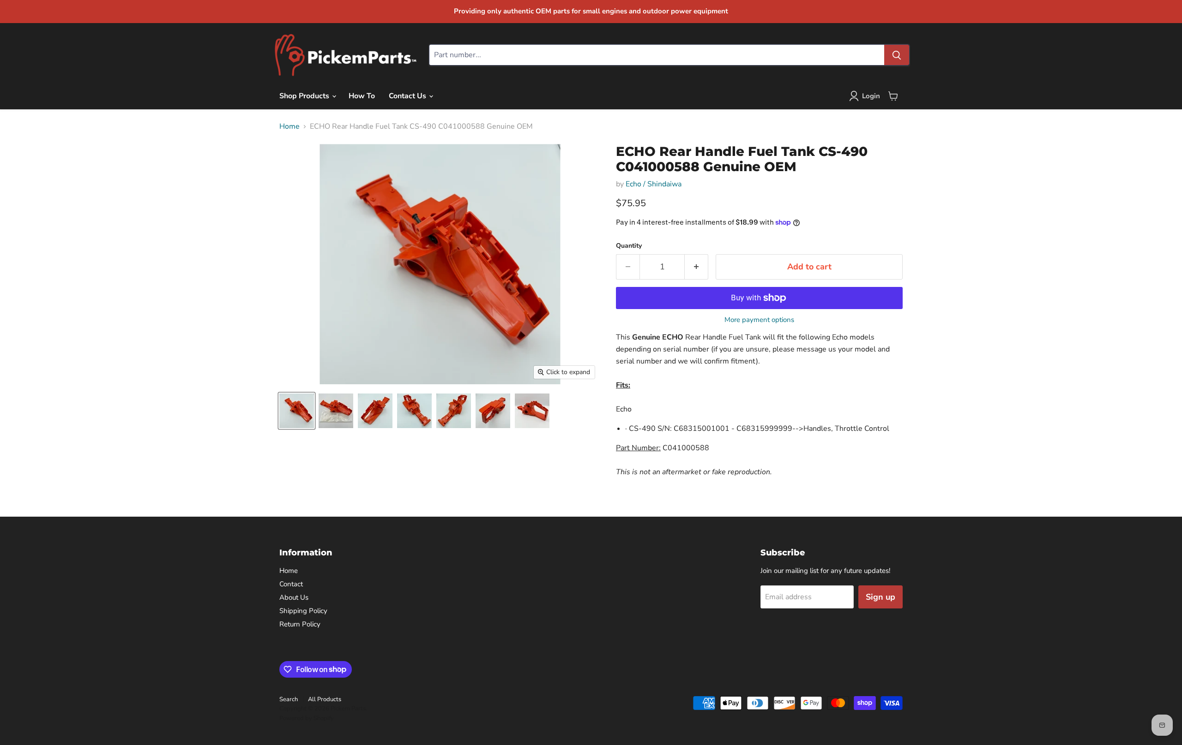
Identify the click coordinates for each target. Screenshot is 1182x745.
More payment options (759, 320)
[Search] (896, 55)
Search (288, 699)
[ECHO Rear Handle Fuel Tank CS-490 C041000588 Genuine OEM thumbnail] (296, 411)
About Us (293, 597)
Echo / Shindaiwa (653, 184)
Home (289, 126)
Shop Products (305, 96)
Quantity (629, 246)
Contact (291, 584)
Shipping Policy (303, 610)
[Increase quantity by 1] (696, 267)
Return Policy (299, 624)
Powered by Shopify (306, 718)
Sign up (880, 596)
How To (362, 96)
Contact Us (408, 96)
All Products (324, 699)
